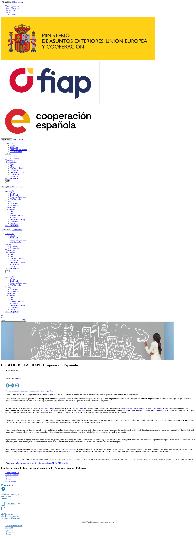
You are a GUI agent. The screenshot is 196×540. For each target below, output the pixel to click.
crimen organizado (44, 463)
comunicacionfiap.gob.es (10, 518)
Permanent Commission (18, 150)
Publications (14, 174)
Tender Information (12, 6)
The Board (14, 148)
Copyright (9, 528)
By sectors (13, 156)
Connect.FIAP (10, 10)
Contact (8, 12)
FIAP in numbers (16, 152)
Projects (8, 154)
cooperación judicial (30, 463)
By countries (14, 158)
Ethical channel (10, 14)
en (2, 315)
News (12, 164)
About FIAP (9, 144)
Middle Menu (6, 230)
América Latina (16, 463)
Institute (141, 408)
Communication (11, 162)
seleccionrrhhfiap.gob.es (10, 516)
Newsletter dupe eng (17, 172)
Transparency (10, 160)
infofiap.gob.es (7, 514)
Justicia (65, 463)
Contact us (14, 176)
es (1, 317)
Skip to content (17, 2)
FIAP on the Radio (16, 168)
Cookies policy (10, 532)
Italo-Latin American (130, 408)
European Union (77, 408)
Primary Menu (6, 2)
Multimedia (14, 170)
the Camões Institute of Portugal (159, 408)
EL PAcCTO (47, 408)
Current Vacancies (11, 8)
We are (12, 146)
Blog (11, 166)
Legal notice (9, 530)
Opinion (18, 378)
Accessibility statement (13, 526)
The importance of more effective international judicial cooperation (29, 391)
